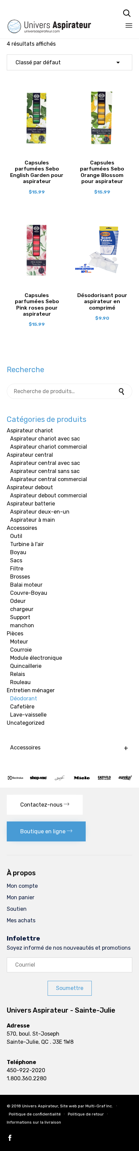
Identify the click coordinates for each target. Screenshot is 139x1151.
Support (20, 617)
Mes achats (21, 920)
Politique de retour (86, 1114)
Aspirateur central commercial (48, 479)
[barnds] (69, 779)
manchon (22, 625)
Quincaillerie (25, 666)
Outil (16, 536)
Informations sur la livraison (34, 1122)
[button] (45, 805)
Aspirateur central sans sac (45, 471)
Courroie (21, 650)
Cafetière (22, 706)
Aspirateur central (30, 455)
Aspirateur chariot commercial (48, 447)
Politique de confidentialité (35, 1114)
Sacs (16, 560)
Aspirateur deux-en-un (40, 512)
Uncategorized (26, 723)
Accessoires (22, 528)
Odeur (18, 601)
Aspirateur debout (30, 487)
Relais (17, 674)
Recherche (122, 391)
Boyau (18, 552)
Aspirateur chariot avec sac (45, 438)
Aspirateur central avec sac (45, 463)
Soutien (17, 909)
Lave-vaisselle (28, 715)
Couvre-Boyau (28, 593)
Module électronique (36, 658)
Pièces (15, 633)
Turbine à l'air (27, 544)
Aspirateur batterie (31, 503)
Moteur (19, 641)
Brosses (20, 576)
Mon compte (22, 886)
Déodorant (23, 698)
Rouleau (20, 682)
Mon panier (20, 897)
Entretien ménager (31, 690)
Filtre (16, 568)
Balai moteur (26, 585)
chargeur (21, 609)
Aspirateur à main (32, 520)
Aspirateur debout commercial (48, 495)
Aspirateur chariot (30, 430)
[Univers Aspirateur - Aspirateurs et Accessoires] (56, 12)
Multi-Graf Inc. (99, 1106)
